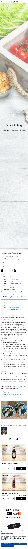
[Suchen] (4, 1)
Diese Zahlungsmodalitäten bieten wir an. (14, 517)
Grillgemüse (5, 396)
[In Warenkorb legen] (21, 468)
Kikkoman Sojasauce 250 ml (10, 463)
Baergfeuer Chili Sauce (15, 309)
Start (2, 4)
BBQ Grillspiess (5, 392)
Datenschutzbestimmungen (21, 530)
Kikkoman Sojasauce (14, 279)
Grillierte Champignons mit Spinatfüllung (11, 394)
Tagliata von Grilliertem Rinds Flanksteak (11, 391)
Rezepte (7, 4)
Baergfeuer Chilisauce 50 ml (10, 493)
